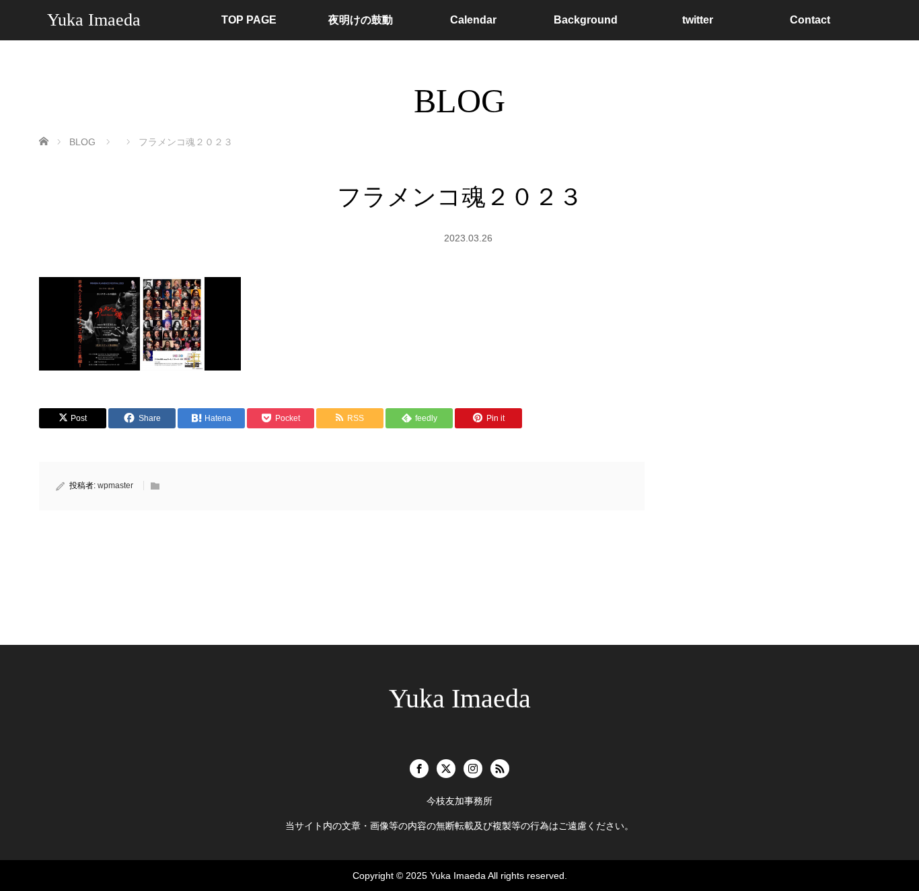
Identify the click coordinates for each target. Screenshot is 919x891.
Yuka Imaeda (94, 20)
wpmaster (115, 485)
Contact (810, 20)
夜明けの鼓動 (360, 20)
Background (586, 20)
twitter (697, 20)
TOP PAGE (249, 20)
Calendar (473, 20)
